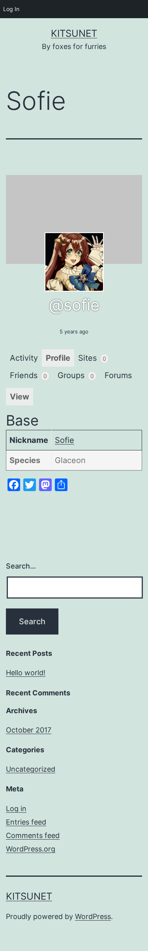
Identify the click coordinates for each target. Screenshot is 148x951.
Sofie (64, 440)
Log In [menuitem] (11, 9)
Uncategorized (30, 769)
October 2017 (28, 730)
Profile (58, 358)
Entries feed (26, 822)
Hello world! (25, 673)
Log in (16, 808)
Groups (76, 375)
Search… (21, 566)
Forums (118, 375)
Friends (28, 375)
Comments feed (33, 835)
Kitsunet (74, 33)
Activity (24, 358)
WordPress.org (30, 849)
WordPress (93, 916)
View (19, 396)
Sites (92, 358)
